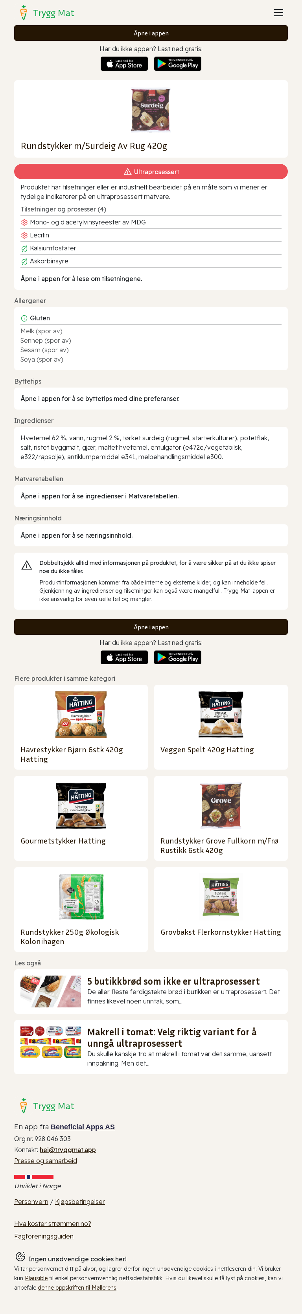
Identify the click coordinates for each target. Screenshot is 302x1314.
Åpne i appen (151, 33)
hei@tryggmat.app (68, 1150)
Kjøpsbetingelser (80, 1202)
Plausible (36, 1278)
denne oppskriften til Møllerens (77, 1287)
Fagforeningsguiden (44, 1236)
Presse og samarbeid (45, 1161)
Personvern (31, 1202)
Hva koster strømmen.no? (52, 1224)
